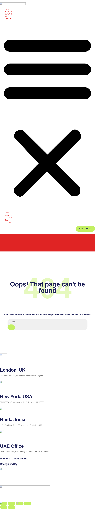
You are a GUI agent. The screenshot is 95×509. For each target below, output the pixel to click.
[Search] (11, 327)
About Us (8, 11)
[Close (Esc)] (27, 503)
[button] (47, 115)
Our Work (8, 14)
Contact (8, 19)
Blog (6, 16)
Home (7, 9)
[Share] (19, 503)
